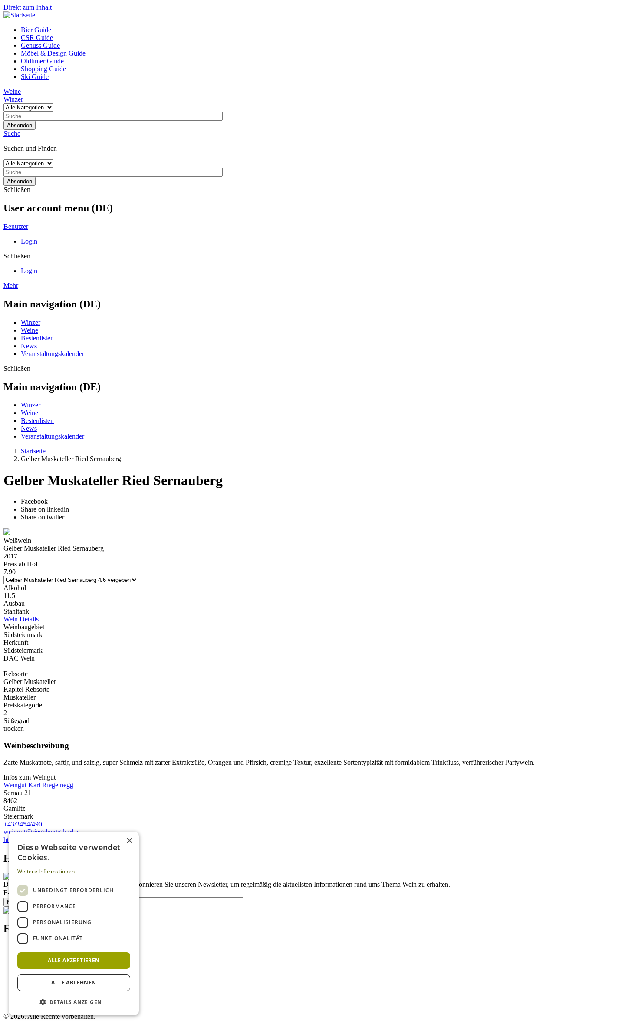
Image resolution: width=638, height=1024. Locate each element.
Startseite (33, 451)
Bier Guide (36, 29)
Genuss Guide (40, 45)
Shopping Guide (43, 69)
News (29, 346)
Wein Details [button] (21, 619)
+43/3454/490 (22, 824)
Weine (12, 91)
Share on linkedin (45, 509)
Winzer (13, 99)
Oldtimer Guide (42, 61)
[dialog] (74, 923)
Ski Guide (35, 76)
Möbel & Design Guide (53, 53)
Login (29, 241)
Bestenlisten (37, 338)
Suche (11, 133)
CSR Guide (37, 37)
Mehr (10, 285)
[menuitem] (328, 30)
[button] (73, 1002)
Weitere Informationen (46, 871)
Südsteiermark (23, 634)
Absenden (19, 125)
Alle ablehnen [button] (73, 982)
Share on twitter (42, 517)
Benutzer (15, 226)
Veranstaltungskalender (52, 353)
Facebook (34, 501)
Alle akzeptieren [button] (73, 960)
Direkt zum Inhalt (27, 7)
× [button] (129, 841)
